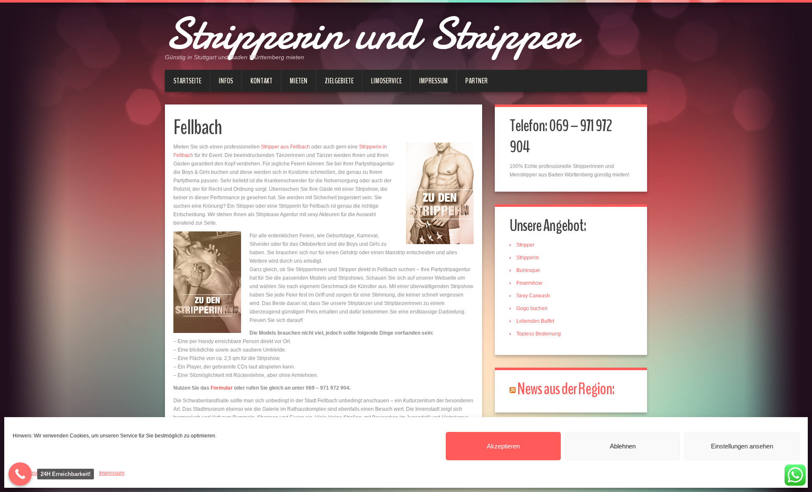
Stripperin (527, 258)
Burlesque (528, 270)
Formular (222, 388)
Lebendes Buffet (535, 321)
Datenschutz (33, 473)
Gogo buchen (532, 308)
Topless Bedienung (538, 334)
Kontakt (261, 81)
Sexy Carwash (533, 296)
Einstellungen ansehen (742, 446)
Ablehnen (623, 446)
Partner (476, 81)
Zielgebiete (339, 81)
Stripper (525, 245)
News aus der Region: (565, 389)
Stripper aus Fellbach (285, 147)
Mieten (298, 81)
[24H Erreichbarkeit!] (20, 474)
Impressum (111, 473)
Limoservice (386, 81)
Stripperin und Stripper (370, 34)
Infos (226, 81)
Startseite (187, 81)
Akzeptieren (503, 446)
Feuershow (529, 283)
